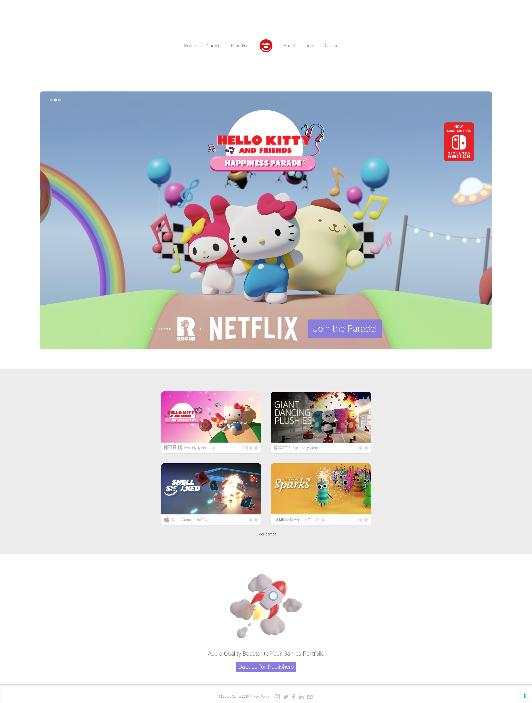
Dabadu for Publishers (266, 666)
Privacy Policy (260, 696)
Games (213, 45)
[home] (266, 45)
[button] (51, 100)
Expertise (240, 45)
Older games (266, 534)
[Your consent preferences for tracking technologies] (525, 696)
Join (310, 45)
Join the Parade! (345, 328)
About (289, 45)
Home (190, 45)
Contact (332, 45)
